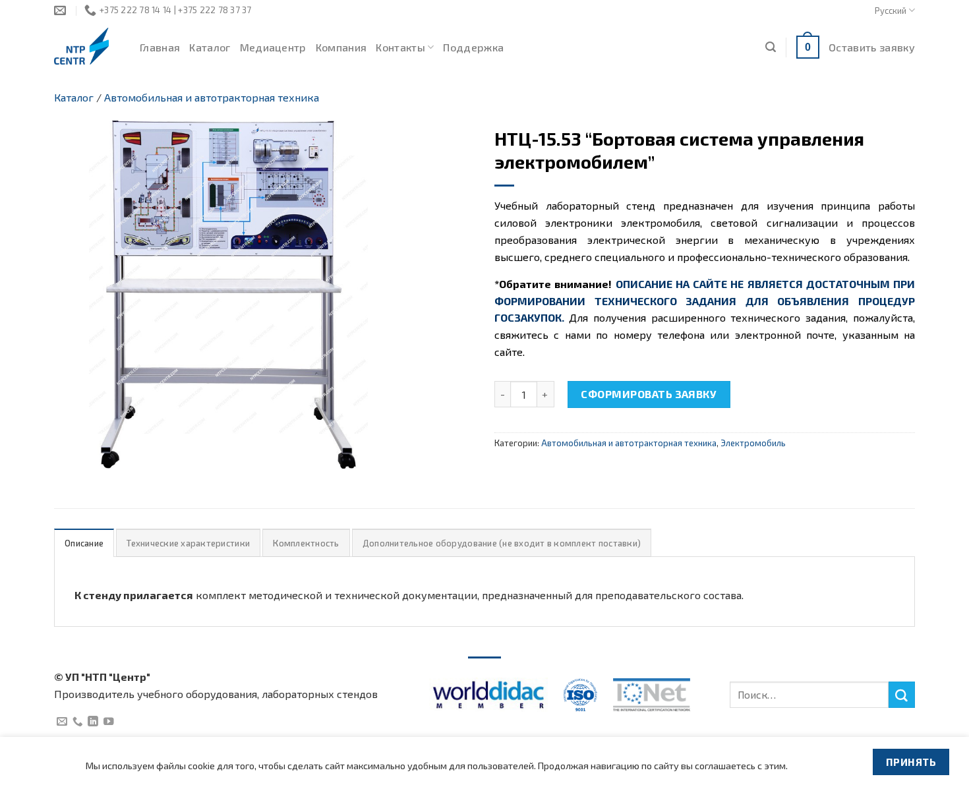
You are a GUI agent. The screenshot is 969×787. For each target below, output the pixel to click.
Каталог (209, 47)
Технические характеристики (188, 543)
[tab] (84, 543)
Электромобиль (753, 443)
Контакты (400, 47)
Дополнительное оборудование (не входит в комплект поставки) (502, 543)
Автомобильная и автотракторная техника (211, 97)
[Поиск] (770, 47)
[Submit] (902, 695)
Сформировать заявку (649, 394)
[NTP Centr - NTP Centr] (87, 46)
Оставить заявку (872, 47)
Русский (890, 10)
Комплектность (306, 543)
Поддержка (473, 47)
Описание (84, 543)
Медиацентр (273, 47)
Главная (160, 47)
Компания (341, 47)
